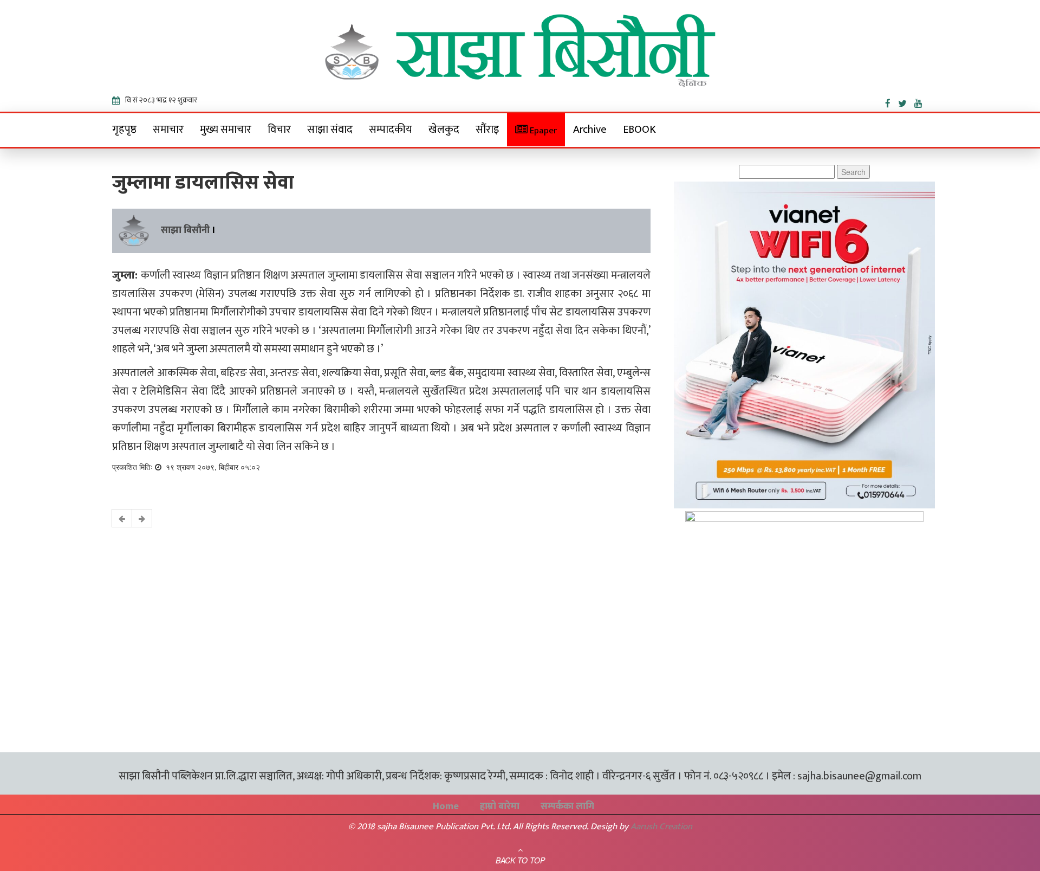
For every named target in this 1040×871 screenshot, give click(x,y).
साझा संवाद (330, 129)
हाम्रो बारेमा (499, 806)
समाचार (168, 129)
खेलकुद (443, 129)
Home (446, 806)
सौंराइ (487, 129)
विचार (279, 129)
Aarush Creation (661, 826)
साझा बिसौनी (185, 230)
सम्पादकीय (390, 129)
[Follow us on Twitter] (906, 101)
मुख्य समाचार (225, 129)
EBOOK (639, 129)
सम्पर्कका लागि (567, 806)
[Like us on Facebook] (891, 101)
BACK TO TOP (520, 860)
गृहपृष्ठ (124, 129)
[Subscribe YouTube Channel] (921, 101)
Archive (590, 129)
